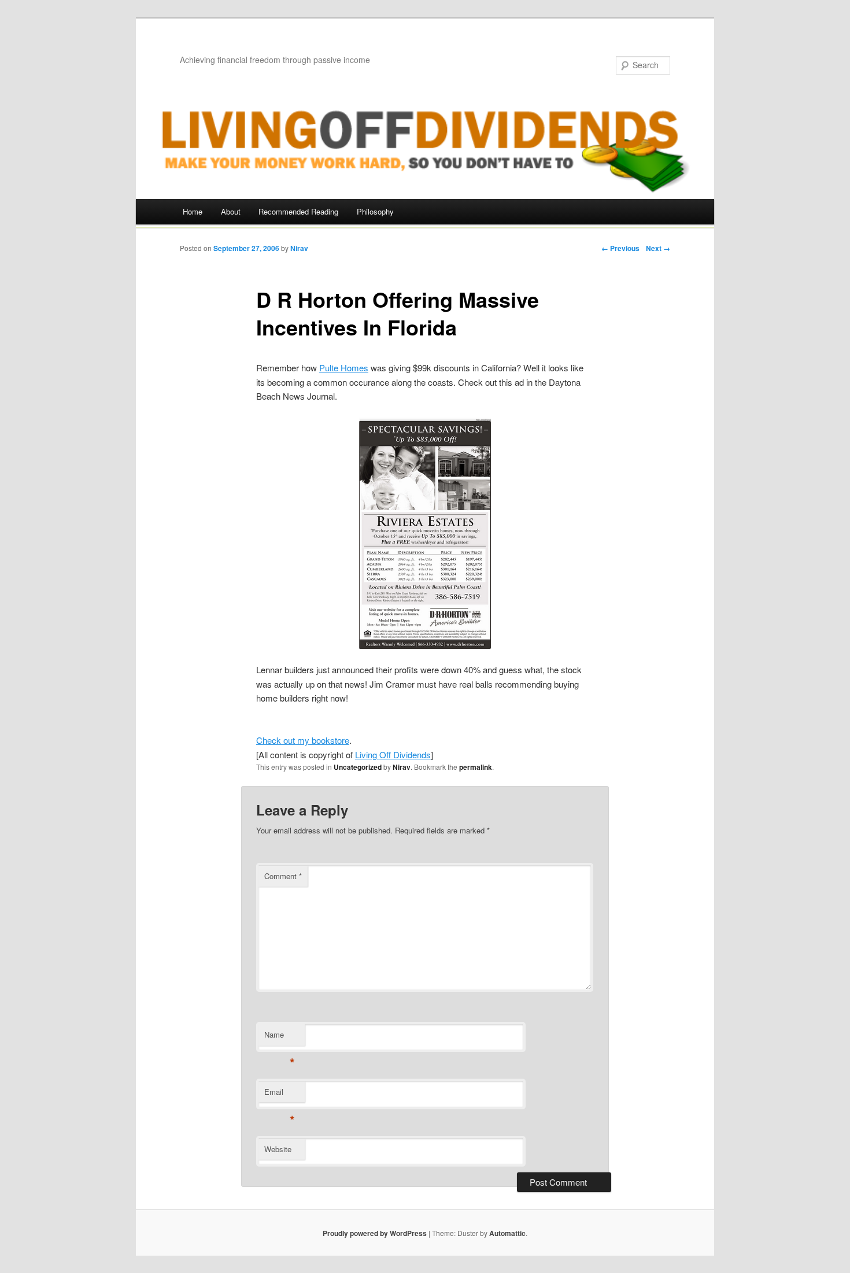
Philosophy (375, 211)
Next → (658, 248)
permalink (475, 767)
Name (279, 1037)
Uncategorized (358, 767)
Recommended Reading (298, 211)
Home (192, 211)
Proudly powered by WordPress (375, 1233)
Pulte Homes (343, 367)
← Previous (620, 248)
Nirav (299, 248)
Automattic (507, 1233)
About (231, 211)
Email (279, 1094)
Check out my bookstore (302, 740)
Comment (283, 875)
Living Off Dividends (393, 754)
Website (277, 1148)
